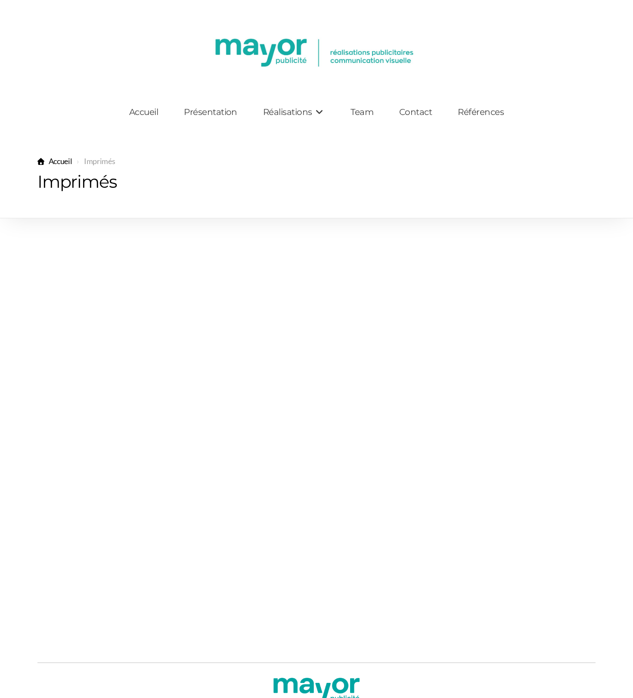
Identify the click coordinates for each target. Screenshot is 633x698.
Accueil (60, 161)
